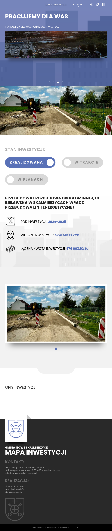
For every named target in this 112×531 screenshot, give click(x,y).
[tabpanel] (56, 35)
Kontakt (78, 4)
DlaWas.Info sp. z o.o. (15, 486)
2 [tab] (54, 82)
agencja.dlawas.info (14, 489)
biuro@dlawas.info (13, 492)
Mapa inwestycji (56, 4)
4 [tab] (62, 82)
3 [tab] (58, 82)
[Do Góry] (106, 525)
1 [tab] (50, 82)
